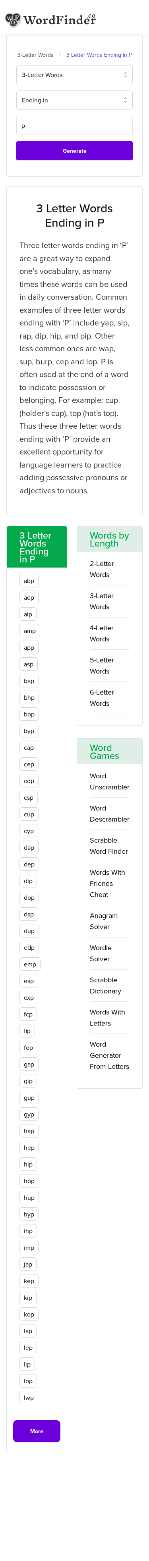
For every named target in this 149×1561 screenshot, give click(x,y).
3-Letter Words (35, 55)
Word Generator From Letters (109, 1055)
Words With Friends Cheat (107, 883)
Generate (75, 151)
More (36, 1431)
